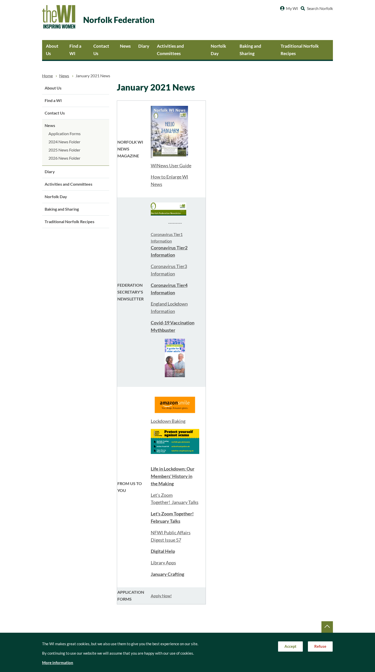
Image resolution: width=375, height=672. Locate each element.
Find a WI (75, 50)
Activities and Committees (170, 50)
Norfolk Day (218, 50)
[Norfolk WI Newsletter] (168, 208)
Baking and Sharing (250, 50)
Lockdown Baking (168, 421)
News (125, 46)
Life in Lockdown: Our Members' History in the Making (172, 476)
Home (47, 75)
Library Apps (163, 562)
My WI (292, 8)
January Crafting (167, 574)
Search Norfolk (320, 8)
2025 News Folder (64, 150)
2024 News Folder (64, 142)
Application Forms (64, 133)
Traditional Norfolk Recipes (300, 50)
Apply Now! (161, 595)
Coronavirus (164, 247)
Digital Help (163, 551)
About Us (52, 50)
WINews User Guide (171, 165)
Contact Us (101, 50)
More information (57, 663)
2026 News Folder (64, 158)
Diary (143, 46)
